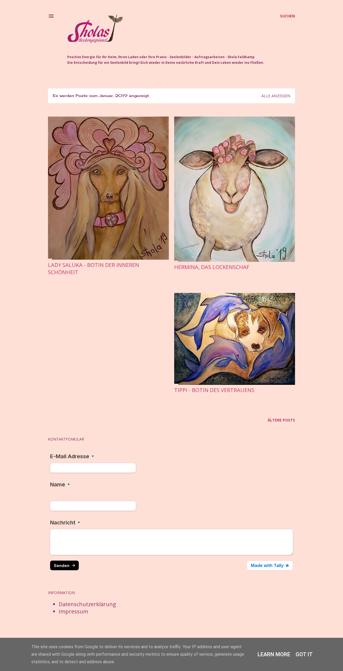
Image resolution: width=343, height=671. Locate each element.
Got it (304, 654)
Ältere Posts (281, 420)
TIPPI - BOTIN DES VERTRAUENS (214, 390)
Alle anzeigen (276, 95)
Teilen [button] (52, 280)
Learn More (274, 654)
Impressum (73, 611)
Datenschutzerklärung (87, 604)
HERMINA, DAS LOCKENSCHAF (211, 267)
